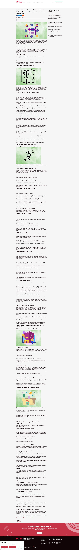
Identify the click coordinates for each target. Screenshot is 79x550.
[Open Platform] (25, 2)
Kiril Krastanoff (19, 521)
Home (17, 9)
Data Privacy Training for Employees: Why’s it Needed (55, 26)
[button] (17, 15)
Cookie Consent (50, 27)
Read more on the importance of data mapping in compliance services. (26, 517)
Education (20, 9)
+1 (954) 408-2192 (28, 547)
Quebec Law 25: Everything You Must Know (53, 31)
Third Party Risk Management (25, 9)
